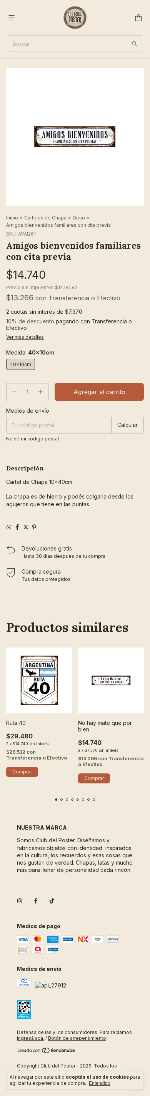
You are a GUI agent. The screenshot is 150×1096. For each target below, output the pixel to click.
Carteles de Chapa (45, 218)
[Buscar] (134, 43)
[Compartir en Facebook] (17, 527)
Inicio (12, 218)
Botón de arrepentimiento (77, 1038)
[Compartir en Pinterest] (34, 527)
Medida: (30, 352)
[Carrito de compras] (138, 18)
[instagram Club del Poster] (19, 901)
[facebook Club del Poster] (35, 901)
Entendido (99, 1083)
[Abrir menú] (11, 18)
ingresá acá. (30, 1038)
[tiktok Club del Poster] (52, 901)
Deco (79, 218)
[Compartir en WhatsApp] (9, 527)
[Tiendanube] (47, 1052)
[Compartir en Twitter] (25, 527)
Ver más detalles (25, 337)
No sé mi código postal (32, 439)
